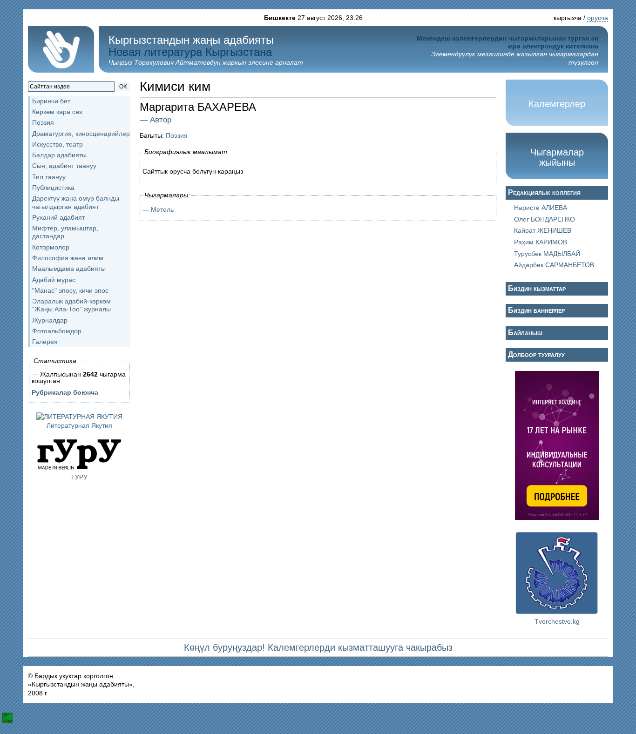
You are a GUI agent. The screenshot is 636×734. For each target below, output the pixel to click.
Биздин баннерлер (536, 310)
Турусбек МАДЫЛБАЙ (547, 253)
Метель (162, 209)
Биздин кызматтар (537, 288)
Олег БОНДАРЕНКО (544, 219)
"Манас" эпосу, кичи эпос (70, 290)
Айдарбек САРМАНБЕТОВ (554, 265)
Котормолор (50, 247)
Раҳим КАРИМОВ (540, 242)
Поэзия (43, 122)
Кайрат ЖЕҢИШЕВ (542, 230)
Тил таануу (49, 177)
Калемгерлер (556, 104)
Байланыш (525, 333)
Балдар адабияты (59, 155)
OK (123, 86)
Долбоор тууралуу (536, 354)
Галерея (45, 341)
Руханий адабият (58, 217)
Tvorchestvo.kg (557, 621)
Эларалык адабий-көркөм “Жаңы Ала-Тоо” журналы (71, 305)
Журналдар (50, 320)
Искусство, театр (57, 144)
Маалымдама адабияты (69, 268)
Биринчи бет (51, 101)
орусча (597, 17)
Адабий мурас (53, 279)
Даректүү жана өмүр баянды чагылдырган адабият (75, 202)
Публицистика (53, 187)
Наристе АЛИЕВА (540, 207)
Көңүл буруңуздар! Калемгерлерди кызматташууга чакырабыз (318, 647)
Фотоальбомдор (56, 331)
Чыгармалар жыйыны (557, 157)
